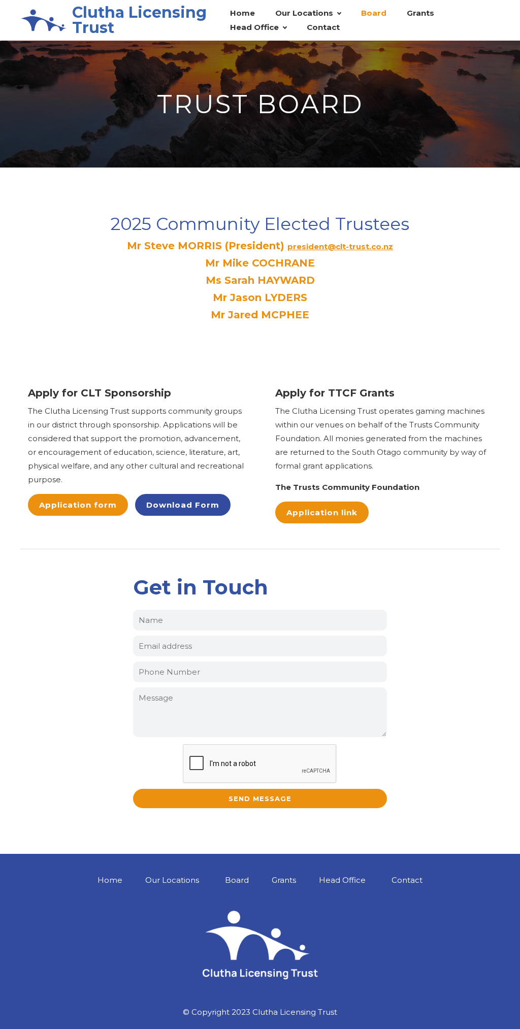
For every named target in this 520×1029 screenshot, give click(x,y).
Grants (420, 13)
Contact (323, 27)
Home (242, 13)
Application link (322, 512)
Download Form (182, 505)
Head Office (254, 27)
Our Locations (304, 13)
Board (373, 13)
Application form (78, 505)
